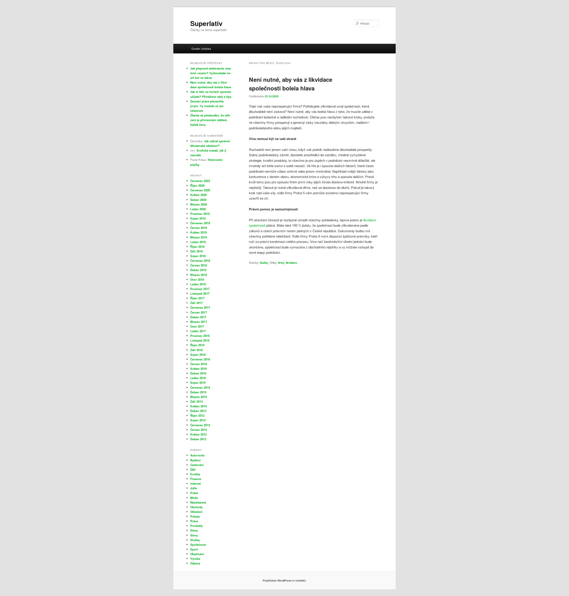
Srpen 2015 (198, 382)
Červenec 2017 (200, 307)
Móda (194, 498)
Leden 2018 (198, 284)
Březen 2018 (198, 275)
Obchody (196, 507)
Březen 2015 (198, 397)
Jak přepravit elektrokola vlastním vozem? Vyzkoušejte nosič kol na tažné (210, 73)
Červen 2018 (198, 265)
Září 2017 (196, 303)
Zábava (195, 563)
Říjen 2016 (197, 345)
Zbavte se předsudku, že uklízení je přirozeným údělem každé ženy (210, 120)
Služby (264, 263)
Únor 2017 (197, 326)
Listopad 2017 (199, 293)
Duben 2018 (198, 270)
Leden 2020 (198, 209)
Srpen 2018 (198, 256)
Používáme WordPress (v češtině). (284, 580)
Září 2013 (196, 401)
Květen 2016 (198, 368)
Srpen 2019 (198, 218)
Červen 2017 (198, 312)
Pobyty (195, 516)
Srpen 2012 (198, 420)
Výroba (195, 558)
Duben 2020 (198, 200)
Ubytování (197, 554)
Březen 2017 (198, 322)
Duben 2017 (198, 317)
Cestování (197, 465)
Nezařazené (198, 502)
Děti (193, 469)
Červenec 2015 (200, 387)
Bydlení (195, 460)
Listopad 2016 (199, 340)
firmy (281, 263)
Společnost (198, 544)
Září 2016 (196, 350)
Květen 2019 (198, 232)
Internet (195, 483)
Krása (194, 493)
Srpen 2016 (198, 354)
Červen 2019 (198, 228)
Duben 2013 (198, 411)
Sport (194, 549)
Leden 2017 (198, 331)
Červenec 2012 (200, 425)
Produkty (196, 526)
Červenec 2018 (200, 260)
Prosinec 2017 (200, 289)
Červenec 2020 (200, 190)
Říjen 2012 (197, 415)
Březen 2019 (198, 237)
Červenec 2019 (200, 223)
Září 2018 (196, 251)
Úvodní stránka (201, 48)
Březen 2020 (198, 204)
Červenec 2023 (200, 181)
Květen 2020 (198, 195)
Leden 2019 (198, 242)
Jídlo (193, 488)
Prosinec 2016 (200, 336)
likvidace (291, 263)
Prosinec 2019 (200, 214)
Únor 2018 (197, 279)
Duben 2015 (198, 392)
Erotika (195, 474)
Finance (195, 479)
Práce (194, 521)
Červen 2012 (198, 430)
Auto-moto (197, 455)
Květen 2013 (198, 406)
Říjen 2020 (197, 185)
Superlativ (206, 23)
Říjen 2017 (197, 298)
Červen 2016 (198, 364)
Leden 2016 (198, 378)
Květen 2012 (198, 434)
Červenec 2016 (200, 359)
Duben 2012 (198, 439)
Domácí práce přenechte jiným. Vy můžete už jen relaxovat (207, 106)
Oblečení (196, 512)
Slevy (194, 530)
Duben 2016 (198, 373)
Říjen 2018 (197, 246)
